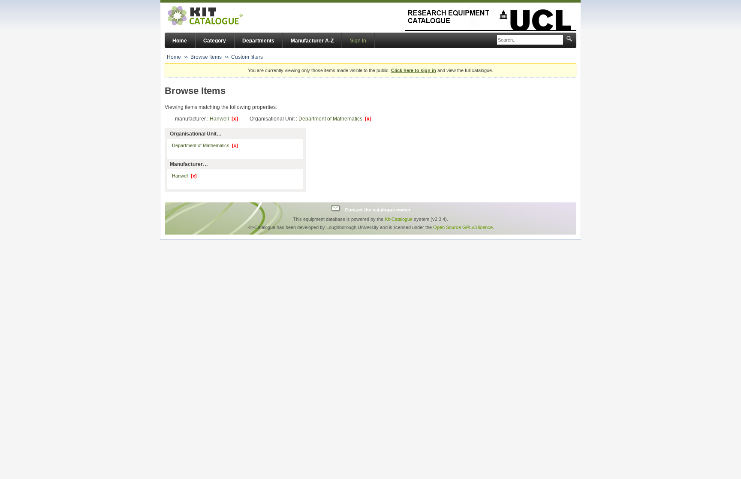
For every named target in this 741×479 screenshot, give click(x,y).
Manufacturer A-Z (312, 41)
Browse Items (206, 57)
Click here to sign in (413, 70)
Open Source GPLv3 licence (463, 227)
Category (214, 41)
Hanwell (224, 119)
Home (179, 41)
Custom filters (247, 57)
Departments (258, 41)
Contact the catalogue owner (377, 209)
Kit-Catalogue (399, 219)
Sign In (358, 41)
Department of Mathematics (334, 119)
